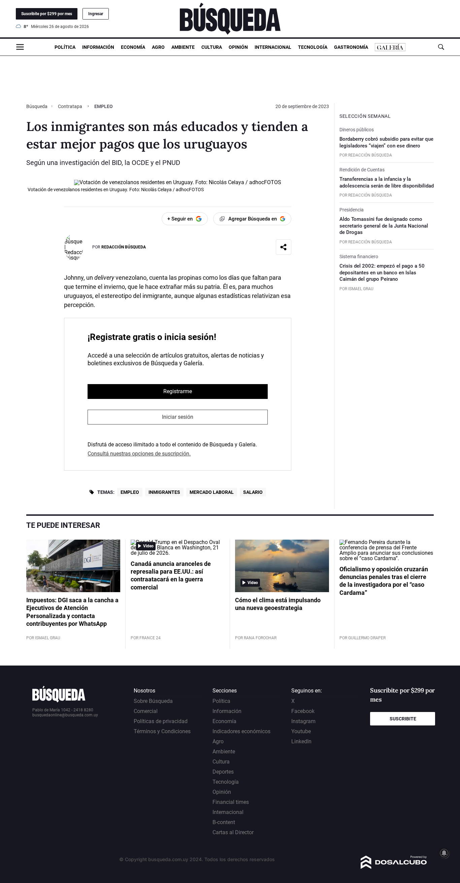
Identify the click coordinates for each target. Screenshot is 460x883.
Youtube (301, 731)
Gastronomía (351, 47)
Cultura (211, 47)
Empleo (130, 492)
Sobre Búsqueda (153, 701)
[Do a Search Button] (441, 47)
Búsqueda (37, 106)
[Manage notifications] (444, 853)
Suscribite (403, 718)
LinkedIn (301, 741)
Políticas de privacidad (161, 721)
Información (98, 47)
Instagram (303, 721)
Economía (133, 47)
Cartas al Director (233, 832)
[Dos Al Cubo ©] (394, 867)
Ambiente (183, 47)
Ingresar (95, 13)
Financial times (230, 802)
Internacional (273, 47)
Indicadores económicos (241, 731)
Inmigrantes (164, 492)
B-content (223, 822)
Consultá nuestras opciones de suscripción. (139, 453)
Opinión (238, 47)
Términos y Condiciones (162, 731)
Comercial (146, 711)
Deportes (223, 772)
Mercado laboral (212, 492)
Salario (253, 492)
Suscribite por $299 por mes (46, 13)
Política (65, 47)
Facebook (303, 711)
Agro (158, 47)
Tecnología (312, 47)
